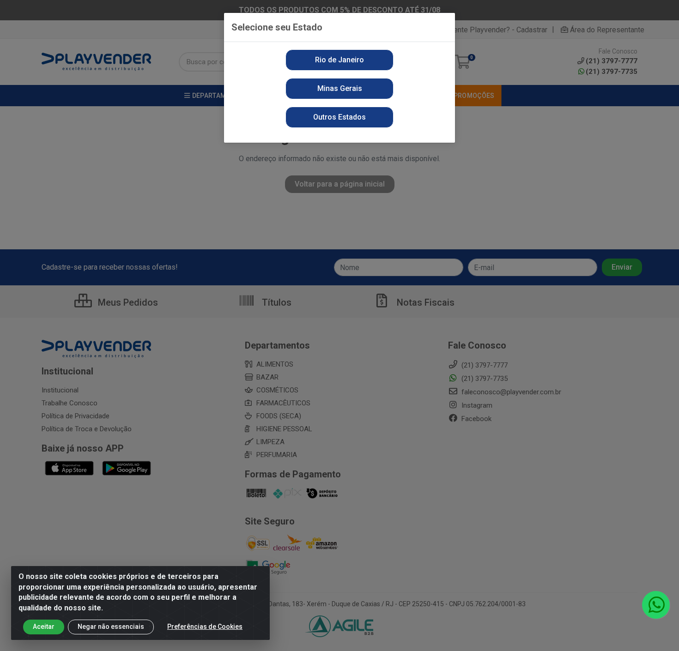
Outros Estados (339, 117)
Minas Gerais (339, 88)
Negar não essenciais (111, 626)
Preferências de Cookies (204, 626)
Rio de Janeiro (339, 59)
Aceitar (44, 626)
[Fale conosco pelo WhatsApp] (656, 605)
